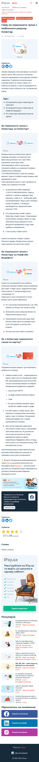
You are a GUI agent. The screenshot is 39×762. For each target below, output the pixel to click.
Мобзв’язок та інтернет (24, 18)
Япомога (18, 466)
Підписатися (9, 508)
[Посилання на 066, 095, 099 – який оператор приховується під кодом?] (7, 666)
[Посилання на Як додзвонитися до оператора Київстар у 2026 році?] (7, 623)
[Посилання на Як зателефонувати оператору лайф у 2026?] (7, 634)
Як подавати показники (23, 682)
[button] (31, 3)
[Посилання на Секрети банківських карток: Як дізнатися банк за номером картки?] (7, 699)
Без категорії (26, 645)
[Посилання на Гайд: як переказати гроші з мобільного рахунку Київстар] (7, 656)
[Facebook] (3, 66)
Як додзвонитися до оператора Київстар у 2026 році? (26, 621)
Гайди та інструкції (8, 18)
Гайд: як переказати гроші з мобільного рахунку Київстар (25, 654)
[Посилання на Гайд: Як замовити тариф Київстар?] (7, 689)
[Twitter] (10, 66)
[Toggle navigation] (37, 3)
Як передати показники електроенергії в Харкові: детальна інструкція (24, 676)
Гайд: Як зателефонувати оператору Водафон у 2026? (25, 642)
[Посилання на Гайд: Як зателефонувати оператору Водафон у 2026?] (7, 644)
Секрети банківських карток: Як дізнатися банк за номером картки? (26, 698)
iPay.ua (9, 463)
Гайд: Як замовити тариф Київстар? (24, 687)
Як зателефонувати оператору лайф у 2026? (26, 632)
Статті (4, 21)
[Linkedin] (7, 66)
